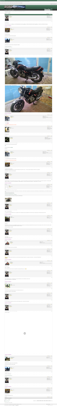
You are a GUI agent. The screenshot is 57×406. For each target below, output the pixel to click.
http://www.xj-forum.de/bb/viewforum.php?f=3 (9, 193)
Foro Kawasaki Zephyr (7, 11)
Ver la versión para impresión (7, 400)
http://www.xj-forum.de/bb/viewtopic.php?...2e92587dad (11, 194)
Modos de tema (50, 14)
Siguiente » (9, 13)
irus (10, 367)
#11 (51, 189)
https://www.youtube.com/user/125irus (8, 375)
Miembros (49, 8)
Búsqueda (45, 8)
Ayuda (51, 8)
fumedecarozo (12, 357)
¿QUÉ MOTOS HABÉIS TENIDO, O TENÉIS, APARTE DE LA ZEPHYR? (18, 11)
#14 (51, 235)
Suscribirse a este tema (7, 401)
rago (10, 127)
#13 (51, 222)
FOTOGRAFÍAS (10, 11)
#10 (51, 179)
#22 (51, 361)
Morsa (10, 49)
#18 (51, 277)
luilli (10, 284)
